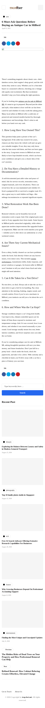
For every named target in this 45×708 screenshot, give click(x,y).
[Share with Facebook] (4, 43)
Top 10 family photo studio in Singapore (18, 495)
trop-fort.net (27, 697)
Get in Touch (7, 692)
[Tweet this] (8, 43)
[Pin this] (18, 43)
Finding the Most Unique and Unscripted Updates (22, 638)
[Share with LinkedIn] (13, 43)
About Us (18, 692)
